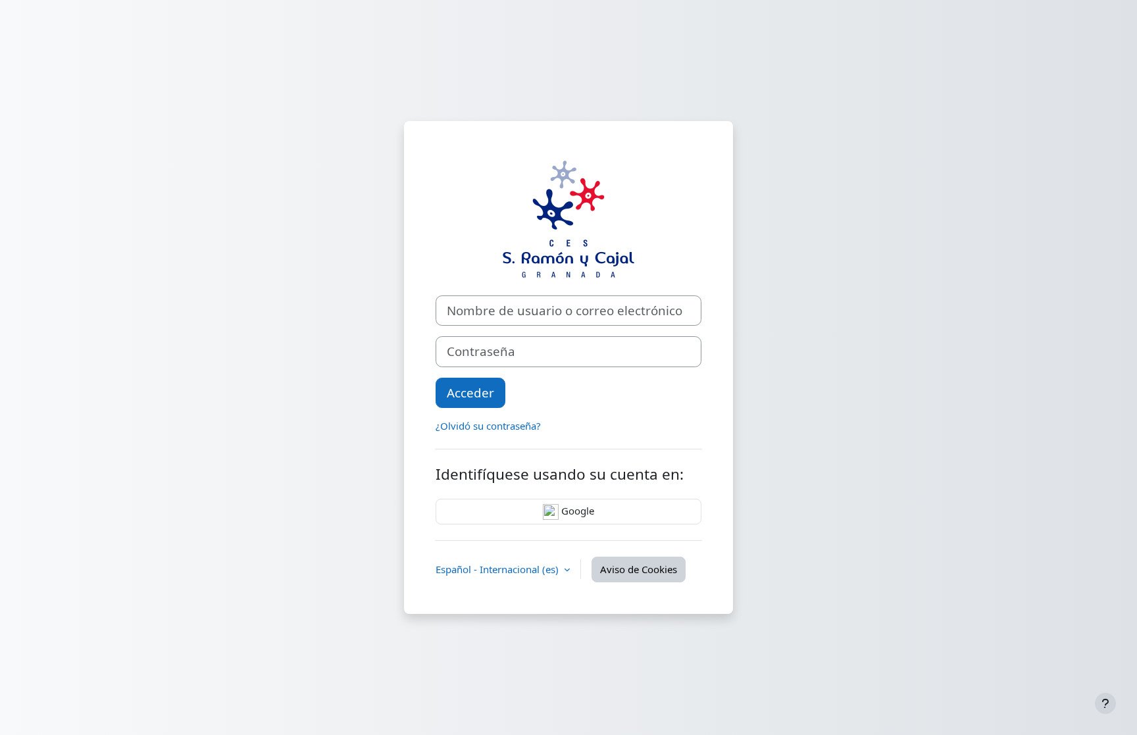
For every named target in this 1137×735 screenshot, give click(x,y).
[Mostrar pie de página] (1105, 703)
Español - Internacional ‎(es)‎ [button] (498, 569)
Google (576, 510)
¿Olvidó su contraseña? (488, 425)
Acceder (470, 392)
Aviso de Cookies (638, 569)
